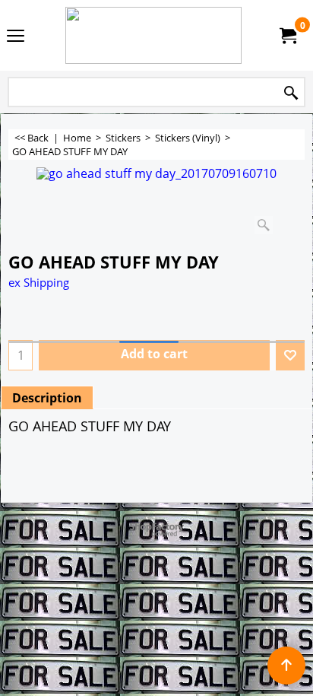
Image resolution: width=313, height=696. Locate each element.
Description (47, 397)
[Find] (291, 93)
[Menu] (15, 36)
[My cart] (287, 36)
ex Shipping (38, 282)
